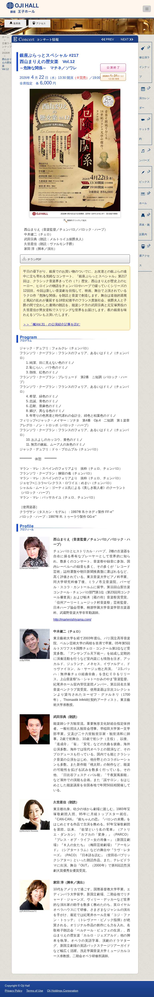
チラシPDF (34, 259)
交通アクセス (144, 256)
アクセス (41, 23)
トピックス (144, 177)
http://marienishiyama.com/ (72, 619)
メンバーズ (144, 155)
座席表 (16, 23)
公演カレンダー (144, 98)
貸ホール (144, 198)
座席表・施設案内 (144, 225)
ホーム (5, 37)
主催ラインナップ (7, 45)
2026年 (6, 53)
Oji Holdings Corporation (62, 990)
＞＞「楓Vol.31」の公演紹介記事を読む (51, 324)
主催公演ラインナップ (144, 62)
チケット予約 (144, 129)
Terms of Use (34, 990)
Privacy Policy (13, 990)
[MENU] (147, 9)
